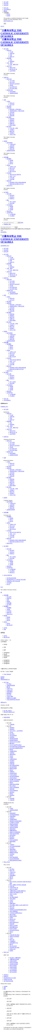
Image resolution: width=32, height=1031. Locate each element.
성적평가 (12, 133)
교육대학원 (12, 816)
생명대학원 (12, 849)
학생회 (11, 160)
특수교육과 (12, 785)
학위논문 (12, 149)
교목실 (8, 165)
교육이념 (12, 53)
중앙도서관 (12, 919)
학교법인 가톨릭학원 (15, 957)
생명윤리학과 (13, 851)
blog (5, 989)
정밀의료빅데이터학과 (15, 860)
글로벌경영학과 (14, 740)
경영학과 (12, 727)
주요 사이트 (7, 862)
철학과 (11, 782)
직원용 (11, 209)
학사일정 (9, 106)
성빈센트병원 (13, 970)
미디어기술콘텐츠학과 (15, 745)
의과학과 (12, 854)
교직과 (11, 732)
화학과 (11, 793)
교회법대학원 (13, 819)
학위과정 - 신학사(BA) (15, 109)
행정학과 (12, 792)
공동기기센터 (13, 894)
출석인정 (12, 131)
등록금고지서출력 (11, 698)
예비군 (11, 944)
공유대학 (12, 115)
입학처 (11, 917)
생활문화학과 (13, 830)
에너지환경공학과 (14, 765)
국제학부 (12, 737)
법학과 (11, 749)
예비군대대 (12, 914)
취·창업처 (12, 920)
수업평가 (12, 129)
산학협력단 (12, 941)
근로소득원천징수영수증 (13, 699)
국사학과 (12, 734)
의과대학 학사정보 (14, 947)
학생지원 (9, 180)
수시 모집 (12, 80)
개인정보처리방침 (11, 578)
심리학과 (12, 760)
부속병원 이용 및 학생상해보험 (18, 182)
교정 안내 (9, 66)
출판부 (8, 687)
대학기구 (12, 56)
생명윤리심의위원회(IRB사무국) (18, 909)
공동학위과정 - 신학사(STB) (17, 110)
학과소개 (12, 103)
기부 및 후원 (10, 696)
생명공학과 (12, 754)
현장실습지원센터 (14, 930)
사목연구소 (10, 688)
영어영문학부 (13, 767)
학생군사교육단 (14, 925)
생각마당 (9, 211)
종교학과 (12, 836)
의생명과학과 (13, 773)
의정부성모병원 (14, 964)
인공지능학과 (13, 774)
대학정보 (12, 61)
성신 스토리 (13, 201)
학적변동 (12, 118)
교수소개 (12, 104)
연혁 (11, 55)
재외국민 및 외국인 (15, 83)
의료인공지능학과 (14, 833)
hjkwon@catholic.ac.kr (9, 712)
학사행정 (9, 117)
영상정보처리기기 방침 (10, 977)
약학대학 (12, 763)
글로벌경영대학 (14, 738)
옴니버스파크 (13, 946)
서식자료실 (10, 204)
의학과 (11, 855)
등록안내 (12, 123)
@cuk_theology (7, 674)
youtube (5, 986)
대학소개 (9, 50)
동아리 (11, 163)
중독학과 (12, 838)
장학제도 (12, 120)
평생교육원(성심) (14, 922)
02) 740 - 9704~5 (8, 710)
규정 (11, 59)
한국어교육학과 (14, 840)
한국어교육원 (13, 928)
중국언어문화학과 (14, 781)
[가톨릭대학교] (16, 241)
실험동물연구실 (14, 942)
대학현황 (9, 58)
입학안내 (6, 278)
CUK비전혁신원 (14, 887)
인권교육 (12, 177)
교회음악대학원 (14, 93)
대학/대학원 (7, 717)
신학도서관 (10, 690)
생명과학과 (12, 829)
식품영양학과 (13, 759)
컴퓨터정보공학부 (14, 784)
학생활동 (9, 158)
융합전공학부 (13, 768)
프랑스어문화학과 (14, 787)
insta (5, 987)
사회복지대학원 (14, 825)
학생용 (11, 206)
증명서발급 (12, 125)
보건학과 (12, 847)
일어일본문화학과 (14, 776)
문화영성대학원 (14, 824)
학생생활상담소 (14, 927)
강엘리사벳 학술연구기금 (16, 892)
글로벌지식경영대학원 (15, 821)
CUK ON (12, 886)
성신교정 (6, 254)
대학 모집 (9, 79)
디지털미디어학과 (14, 822)
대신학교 (9, 683)
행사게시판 (10, 625)
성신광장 (6, 372)
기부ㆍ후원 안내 (14, 64)
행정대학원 (12, 841)
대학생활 (6, 342)
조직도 (8, 623)
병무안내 (12, 121)
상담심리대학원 (14, 827)
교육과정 (9, 107)
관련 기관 (6, 952)
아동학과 (12, 762)
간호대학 (12, 800)
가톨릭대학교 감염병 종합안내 (18, 890)
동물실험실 (12, 903)
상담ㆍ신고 (12, 176)
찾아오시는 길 (13, 69)
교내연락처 (12, 70)
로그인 (8, 584)
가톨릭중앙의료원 (14, 959)
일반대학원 (12, 91)
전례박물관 (10, 691)
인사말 (11, 52)
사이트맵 (9, 582)
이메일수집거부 (8, 979)
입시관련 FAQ (13, 87)
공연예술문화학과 (14, 814)
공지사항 (9, 193)
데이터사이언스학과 (15, 741)
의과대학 (12, 798)
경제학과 (12, 729)
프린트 (5, 627)
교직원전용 (10, 212)
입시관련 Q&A (13, 88)
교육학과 (12, 818)
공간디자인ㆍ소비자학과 (16, 730)
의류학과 (12, 771)
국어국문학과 (13, 735)
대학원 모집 (10, 90)
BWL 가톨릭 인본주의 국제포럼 (18, 884)
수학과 (11, 757)
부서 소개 (12, 168)
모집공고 (12, 197)
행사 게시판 (13, 171)
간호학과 (12, 844)
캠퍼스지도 (12, 67)
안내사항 (12, 179)
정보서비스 (10, 185)
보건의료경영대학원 (15, 846)
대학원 (5, 331)
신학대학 (12, 724)
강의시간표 (12, 134)
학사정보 (9, 126)
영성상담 (12, 169)
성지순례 (12, 203)
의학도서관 (12, 949)
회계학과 (12, 795)
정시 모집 (12, 82)
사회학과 (12, 752)
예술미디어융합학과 (15, 832)
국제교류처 (12, 898)
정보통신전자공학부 (15, 779)
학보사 (11, 162)
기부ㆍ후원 (10, 63)
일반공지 (12, 195)
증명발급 (9, 693)
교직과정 (12, 112)
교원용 (11, 208)
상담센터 (12, 908)
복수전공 (12, 114)
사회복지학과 (13, 751)
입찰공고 (12, 198)
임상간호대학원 (14, 857)
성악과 (11, 756)
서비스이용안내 (8, 575)
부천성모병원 (13, 965)
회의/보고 (12, 572)
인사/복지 (12, 215)
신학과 (8, 101)
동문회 (11, 902)
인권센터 (9, 173)
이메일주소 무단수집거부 (13, 581)
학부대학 (12, 789)
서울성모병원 (13, 961)
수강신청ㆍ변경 (14, 128)
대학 (5, 295)
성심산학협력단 (14, 911)
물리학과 (12, 743)
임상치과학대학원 (14, 858)
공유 (5, 629)
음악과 (11, 770)
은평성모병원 (13, 967)
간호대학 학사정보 (14, 935)
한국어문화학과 (14, 790)
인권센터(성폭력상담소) (16, 913)
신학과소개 (12, 144)
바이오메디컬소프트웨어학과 (17, 746)
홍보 (8, 200)
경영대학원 (12, 813)
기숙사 (11, 900)
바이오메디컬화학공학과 (16, 748)
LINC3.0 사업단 (14, 889)
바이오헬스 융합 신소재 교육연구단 (19, 905)
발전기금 (12, 870)
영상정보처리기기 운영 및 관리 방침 (16, 579)
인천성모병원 (13, 968)
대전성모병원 (13, 972)
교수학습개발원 (14, 897)
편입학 (11, 85)
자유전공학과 (13, 778)
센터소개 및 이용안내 (15, 174)
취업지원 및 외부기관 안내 (17, 184)
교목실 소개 (13, 166)
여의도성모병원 (14, 962)
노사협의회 (12, 214)
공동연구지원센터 (14, 936)
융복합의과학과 (14, 852)
